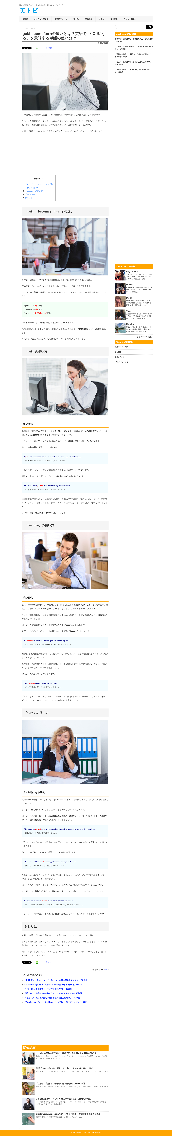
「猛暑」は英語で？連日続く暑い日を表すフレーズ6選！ (61, 1083)
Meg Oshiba (132, 272)
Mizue (129, 298)
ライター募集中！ (131, 19)
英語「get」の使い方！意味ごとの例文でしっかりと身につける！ (65, 1068)
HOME (25, 19)
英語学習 (88, 19)
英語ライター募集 (121, 347)
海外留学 (113, 19)
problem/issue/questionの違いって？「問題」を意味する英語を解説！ (68, 1114)
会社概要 (118, 352)
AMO (105, 969)
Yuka (128, 311)
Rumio (129, 285)
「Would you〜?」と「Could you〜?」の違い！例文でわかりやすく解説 (55, 1002)
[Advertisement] (65, 153)
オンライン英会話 (41, 19)
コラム (101, 19)
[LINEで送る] (37, 48)
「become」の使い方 (33, 191)
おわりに (27, 198)
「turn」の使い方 (31, 194)
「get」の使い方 (31, 187)
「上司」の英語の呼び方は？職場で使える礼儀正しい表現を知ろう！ (67, 1053)
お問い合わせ (120, 357)
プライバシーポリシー (123, 362)
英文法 (76, 19)
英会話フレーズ (61, 19)
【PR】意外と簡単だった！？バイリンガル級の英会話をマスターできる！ (56, 980)
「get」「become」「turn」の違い (38, 184)
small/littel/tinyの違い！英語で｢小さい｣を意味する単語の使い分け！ (53, 984)
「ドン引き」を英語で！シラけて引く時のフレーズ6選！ (48, 989)
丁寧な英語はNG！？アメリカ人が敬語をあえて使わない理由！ (64, 1099)
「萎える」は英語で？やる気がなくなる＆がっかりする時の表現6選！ (54, 993)
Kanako (130, 324)
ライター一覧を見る (145, 337)
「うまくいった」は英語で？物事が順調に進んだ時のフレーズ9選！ (53, 998)
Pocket (49, 48)
